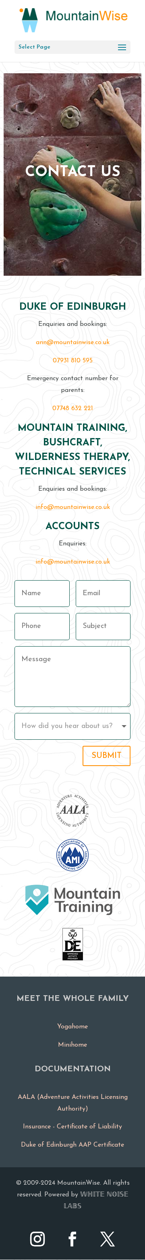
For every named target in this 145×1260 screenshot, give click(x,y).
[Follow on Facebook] (72, 1239)
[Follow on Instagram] (37, 1239)
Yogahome (72, 1027)
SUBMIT (106, 756)
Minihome (72, 1045)
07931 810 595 (73, 361)
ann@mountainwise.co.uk (73, 342)
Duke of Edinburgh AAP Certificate (72, 1145)
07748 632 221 (72, 408)
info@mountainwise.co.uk (72, 507)
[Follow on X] (107, 1239)
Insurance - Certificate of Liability (72, 1127)
